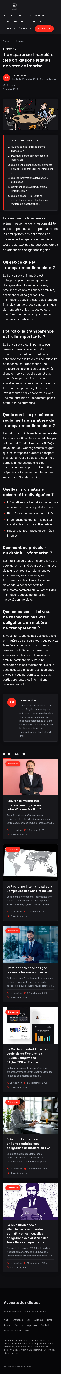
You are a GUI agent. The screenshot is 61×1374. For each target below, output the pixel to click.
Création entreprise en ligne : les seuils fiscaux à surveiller (28, 970)
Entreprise (37, 15)
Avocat (38, 21)
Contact (44, 28)
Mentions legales (12, 1330)
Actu (22, 15)
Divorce (9, 28)
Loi (50, 15)
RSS (27, 1330)
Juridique (11, 21)
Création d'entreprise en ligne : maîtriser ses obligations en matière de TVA (28, 1143)
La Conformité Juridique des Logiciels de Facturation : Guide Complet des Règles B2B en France (27, 1055)
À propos (25, 28)
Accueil (9, 15)
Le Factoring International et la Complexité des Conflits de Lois (30, 889)
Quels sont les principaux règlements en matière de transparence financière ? (32, 168)
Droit (25, 21)
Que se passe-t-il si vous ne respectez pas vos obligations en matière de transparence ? (29, 199)
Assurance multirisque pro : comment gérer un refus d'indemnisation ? (24, 805)
